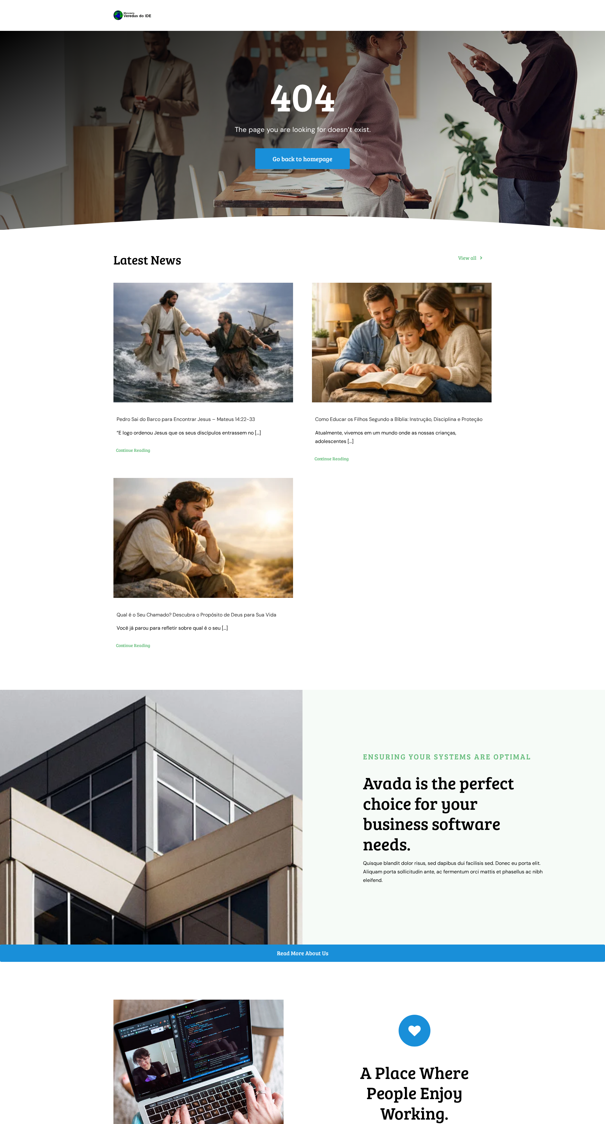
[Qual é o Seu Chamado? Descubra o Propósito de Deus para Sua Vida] (203, 538)
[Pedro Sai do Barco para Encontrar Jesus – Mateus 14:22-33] (203, 343)
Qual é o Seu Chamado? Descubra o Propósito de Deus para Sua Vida (196, 614)
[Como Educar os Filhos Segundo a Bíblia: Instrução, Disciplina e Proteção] (402, 343)
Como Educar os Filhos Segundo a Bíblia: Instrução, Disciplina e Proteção (398, 419)
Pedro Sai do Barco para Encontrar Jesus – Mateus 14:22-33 (186, 419)
